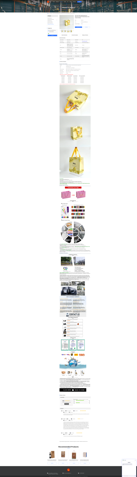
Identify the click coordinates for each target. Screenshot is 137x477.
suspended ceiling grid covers (83, 441)
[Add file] (122, 476)
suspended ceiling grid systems (65, 441)
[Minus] (135, 460)
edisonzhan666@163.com (52, 30)
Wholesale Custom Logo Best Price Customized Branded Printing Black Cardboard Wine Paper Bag (51, 460)
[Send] (135, 476)
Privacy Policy (53, 476)
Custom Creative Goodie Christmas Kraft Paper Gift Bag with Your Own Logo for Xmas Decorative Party (73, 460)
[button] (48, 456)
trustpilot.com (66, 412)
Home (54, 1)
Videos (70, 1)
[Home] (48, 2)
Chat (79, 1)
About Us (57, 1)
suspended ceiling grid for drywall (74, 441)
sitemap (50, 476)
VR (67, 1)
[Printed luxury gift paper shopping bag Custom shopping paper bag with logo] (85, 454)
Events (65, 1)
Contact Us (74, 1)
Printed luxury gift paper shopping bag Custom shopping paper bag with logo (84, 460)
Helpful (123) (71, 412)
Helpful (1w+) (71, 420)
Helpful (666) (71, 434)
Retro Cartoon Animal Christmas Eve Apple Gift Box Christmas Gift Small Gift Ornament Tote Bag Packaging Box (63, 460)
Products (61, 1)
